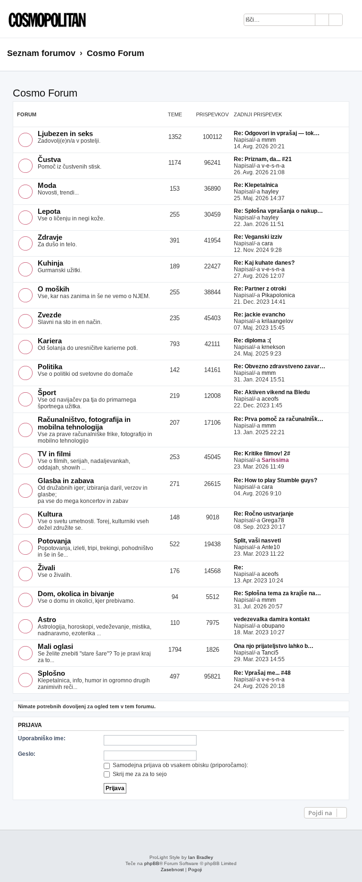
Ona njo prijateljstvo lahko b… (273, 646)
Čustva (49, 159)
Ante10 (271, 547)
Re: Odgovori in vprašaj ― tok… (277, 133)
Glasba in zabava (66, 481)
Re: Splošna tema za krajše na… (277, 593)
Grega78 (273, 520)
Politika (50, 367)
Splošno (51, 673)
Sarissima (275, 460)
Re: (238, 567)
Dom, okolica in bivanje (76, 594)
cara (267, 243)
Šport (47, 392)
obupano (273, 626)
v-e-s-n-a (273, 165)
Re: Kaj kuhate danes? (264, 262)
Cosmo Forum (45, 93)
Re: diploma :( (252, 340)
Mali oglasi (55, 646)
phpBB (151, 863)
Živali (46, 568)
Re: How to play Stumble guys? (275, 480)
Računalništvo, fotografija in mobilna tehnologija (84, 423)
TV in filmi (54, 454)
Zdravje (50, 237)
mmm (269, 140)
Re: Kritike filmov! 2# (262, 453)
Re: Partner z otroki (260, 288)
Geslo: (26, 754)
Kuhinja (50, 263)
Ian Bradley (200, 857)
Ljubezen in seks (65, 134)
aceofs (270, 399)
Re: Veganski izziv (258, 237)
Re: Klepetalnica (256, 185)
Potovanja (54, 541)
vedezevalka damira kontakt (272, 619)
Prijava (30, 725)
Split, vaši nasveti (257, 540)
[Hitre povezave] (351, 53)
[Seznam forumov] (45, 19)
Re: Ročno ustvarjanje (264, 513)
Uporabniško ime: (42, 738)
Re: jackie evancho (259, 314)
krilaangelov (277, 321)
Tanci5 (270, 652)
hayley (270, 191)
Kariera (50, 341)
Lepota (49, 211)
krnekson (273, 347)
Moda (47, 185)
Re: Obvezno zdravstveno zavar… (279, 366)
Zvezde (49, 315)
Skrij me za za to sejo (139, 774)
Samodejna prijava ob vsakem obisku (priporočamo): (179, 765)
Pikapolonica (278, 295)
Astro (47, 619)
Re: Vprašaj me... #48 (262, 673)
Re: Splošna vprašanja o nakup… (278, 211)
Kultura (50, 514)
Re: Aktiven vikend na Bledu (272, 392)
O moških (53, 289)
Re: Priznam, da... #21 (263, 159)
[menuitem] (354, 21)
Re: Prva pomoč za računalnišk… (278, 419)
